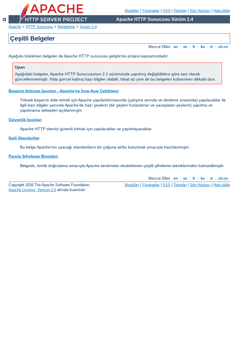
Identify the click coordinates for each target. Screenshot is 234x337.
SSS (166, 11)
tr (211, 47)
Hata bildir (221, 11)
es (185, 47)
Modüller (132, 11)
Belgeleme (66, 27)
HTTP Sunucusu (39, 27)
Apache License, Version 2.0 (32, 190)
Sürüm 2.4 (88, 27)
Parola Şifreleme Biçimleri (33, 156)
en (175, 47)
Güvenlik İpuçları (25, 119)
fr (193, 47)
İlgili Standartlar (24, 138)
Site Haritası (200, 11)
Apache (15, 27)
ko (202, 47)
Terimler (180, 11)
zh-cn (223, 47)
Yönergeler (151, 11)
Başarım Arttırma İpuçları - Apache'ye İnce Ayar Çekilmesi (64, 91)
